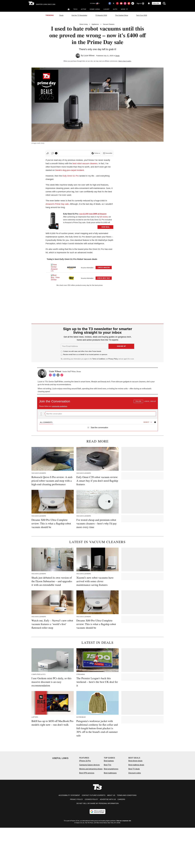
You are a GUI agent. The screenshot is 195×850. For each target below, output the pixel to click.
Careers (121, 799)
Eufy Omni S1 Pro (71, 176)
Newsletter (109, 153)
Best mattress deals (136, 765)
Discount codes (134, 773)
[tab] (46, 422)
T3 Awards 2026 (101, 15)
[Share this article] (48, 153)
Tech (75, 9)
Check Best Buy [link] (103, 278)
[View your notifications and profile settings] (149, 3)
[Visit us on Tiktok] (132, 3)
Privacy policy (76, 799)
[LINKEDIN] (55, 375)
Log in (146, 401)
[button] (79, 267)
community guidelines (59, 406)
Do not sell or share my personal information (98, 803)
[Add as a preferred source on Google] (97, 811)
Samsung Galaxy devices (89, 765)
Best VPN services (86, 773)
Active (83, 9)
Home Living (95, 9)
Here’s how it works (124, 61)
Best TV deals (134, 769)
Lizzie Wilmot (89, 56)
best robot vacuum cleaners (85, 163)
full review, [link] (104, 217)
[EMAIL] (58, 375)
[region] (97, 413)
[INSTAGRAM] (51, 375)
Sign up (153, 401)
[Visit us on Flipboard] (129, 3)
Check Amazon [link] (104, 267)
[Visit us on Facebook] (109, 3)
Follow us (97, 153)
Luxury (106, 9)
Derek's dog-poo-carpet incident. (69, 170)
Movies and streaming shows (90, 769)
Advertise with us (108, 799)
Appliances (95, 24)
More (123, 9)
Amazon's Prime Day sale (57, 204)
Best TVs (107, 765)
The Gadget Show (121, 15)
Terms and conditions (126, 795)
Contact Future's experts (93, 795)
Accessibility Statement (69, 795)
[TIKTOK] (62, 375)
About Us (111, 795)
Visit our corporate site (123, 821)
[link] (53, 220)
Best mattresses (110, 773)
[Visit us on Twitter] (113, 3)
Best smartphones (111, 769)
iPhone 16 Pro (85, 761)
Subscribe (156, 3)
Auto (115, 9)
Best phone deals (135, 761)
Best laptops (109, 761)
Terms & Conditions (98, 359)
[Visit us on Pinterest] (117, 3)
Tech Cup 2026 (141, 15)
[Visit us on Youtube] (121, 3)
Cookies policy (91, 799)
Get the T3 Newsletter (79, 15)
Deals (61, 15)
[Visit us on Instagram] (125, 3)
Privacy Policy (113, 359)
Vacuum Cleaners (108, 24)
